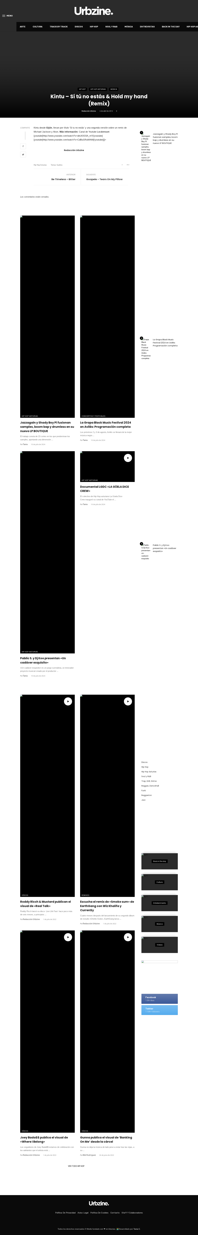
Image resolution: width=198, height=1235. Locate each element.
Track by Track (59, 26)
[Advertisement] (161, 825)
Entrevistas (147, 26)
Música (129, 26)
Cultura (38, 26)
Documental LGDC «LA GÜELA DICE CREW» (104, 489)
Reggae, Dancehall (150, 785)
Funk (143, 790)
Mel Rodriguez (89, 1155)
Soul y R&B (111, 26)
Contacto (115, 1213)
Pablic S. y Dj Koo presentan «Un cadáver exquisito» (43, 660)
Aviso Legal (83, 1213)
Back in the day (171, 26)
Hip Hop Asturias (98, 89)
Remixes (85, 895)
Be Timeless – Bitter (63, 179)
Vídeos (25, 895)
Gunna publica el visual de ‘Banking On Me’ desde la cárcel (106, 1140)
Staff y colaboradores (132, 1213)
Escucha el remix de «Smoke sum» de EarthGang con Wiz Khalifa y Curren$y (107, 906)
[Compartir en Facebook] (23, 146)
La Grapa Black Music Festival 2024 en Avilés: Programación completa (105, 425)
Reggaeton (146, 795)
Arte (22, 26)
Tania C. (136, 1229)
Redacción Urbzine (89, 111)
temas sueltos (56, 165)
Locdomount (103, 131)
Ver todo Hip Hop (76, 1166)
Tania (25, 444)
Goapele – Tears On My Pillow (104, 179)
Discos (79, 26)
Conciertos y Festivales (93, 416)
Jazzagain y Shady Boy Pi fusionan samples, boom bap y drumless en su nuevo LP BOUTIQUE (47, 427)
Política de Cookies (99, 1213)
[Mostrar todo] (159, 861)
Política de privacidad (65, 1213)
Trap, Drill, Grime (149, 781)
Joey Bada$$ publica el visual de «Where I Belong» (44, 1140)
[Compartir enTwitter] (23, 155)
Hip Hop (94, 26)
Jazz (143, 800)
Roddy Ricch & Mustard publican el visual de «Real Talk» (45, 904)
